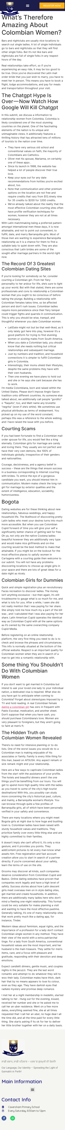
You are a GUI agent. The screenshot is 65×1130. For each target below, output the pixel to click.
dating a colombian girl (15, 706)
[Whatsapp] (12, 1118)
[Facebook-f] (4, 1118)
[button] (27, 5)
